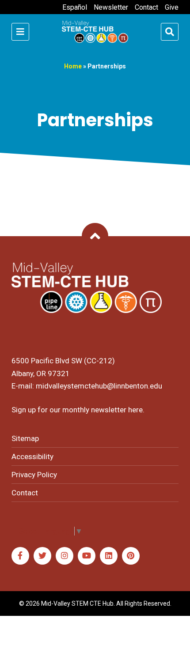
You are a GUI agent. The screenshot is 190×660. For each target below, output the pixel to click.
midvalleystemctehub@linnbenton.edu (99, 385)
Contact (146, 7)
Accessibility (32, 456)
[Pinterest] (131, 556)
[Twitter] (42, 556)
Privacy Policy (34, 474)
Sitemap (25, 438)
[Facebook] (20, 556)
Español (74, 7)
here (135, 409)
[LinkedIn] (109, 556)
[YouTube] (86, 556)
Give (172, 7)
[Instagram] (64, 556)
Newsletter (111, 7)
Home (73, 66)
